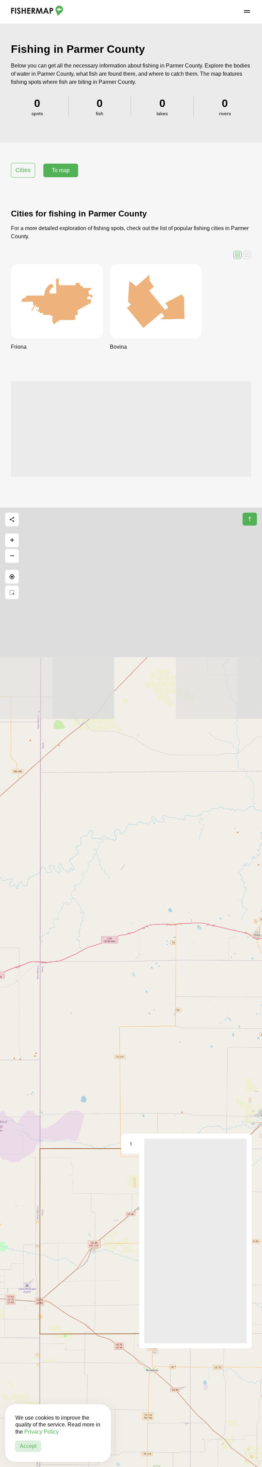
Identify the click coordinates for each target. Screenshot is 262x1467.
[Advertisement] (131, 429)
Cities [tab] (23, 170)
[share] (12, 519)
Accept (28, 1446)
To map (61, 170)
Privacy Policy (41, 1432)
